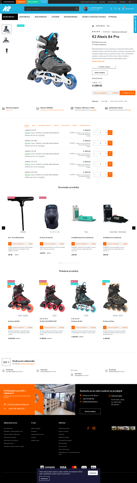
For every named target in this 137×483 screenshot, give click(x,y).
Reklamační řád (8, 443)
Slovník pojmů (63, 443)
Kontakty (34, 431)
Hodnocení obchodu (37, 434)
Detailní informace (98, 61)
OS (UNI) (23, 232)
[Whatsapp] (100, 428)
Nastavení (44, 478)
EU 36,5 (25, 315)
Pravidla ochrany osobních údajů (14, 446)
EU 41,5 (115, 315)
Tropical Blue (113, 232)
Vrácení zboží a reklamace (89, 2)
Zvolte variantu (100, 72)
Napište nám (35, 440)
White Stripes (122, 232)
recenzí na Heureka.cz (27, 363)
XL (58, 232)
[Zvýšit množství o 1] (105, 132)
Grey (86, 232)
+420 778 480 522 (91, 8)
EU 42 (54, 315)
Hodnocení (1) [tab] (66, 125)
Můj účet (102, 2)
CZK (130, 2)
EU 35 (20, 315)
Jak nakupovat (112, 2)
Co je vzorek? (63, 446)
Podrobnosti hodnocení (119, 32)
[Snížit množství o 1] (94, 132)
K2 (106, 101)
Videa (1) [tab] (56, 125)
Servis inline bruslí (64, 449)
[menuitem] (10, 17)
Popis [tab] (33, 125)
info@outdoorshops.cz (18, 404)
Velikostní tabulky (64, 437)
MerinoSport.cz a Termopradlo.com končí (69, 453)
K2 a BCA (44, 2)
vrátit (129, 110)
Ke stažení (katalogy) (65, 440)
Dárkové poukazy (64, 428)
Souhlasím (92, 473)
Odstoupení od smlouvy (11, 440)
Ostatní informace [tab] (85, 125)
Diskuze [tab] (75, 125)
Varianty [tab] (26, 125)
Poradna (61, 434)
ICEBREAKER (21, 2)
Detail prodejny (90, 411)
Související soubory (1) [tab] (44, 125)
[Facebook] (88, 428)
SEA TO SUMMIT (33, 2)
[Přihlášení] (111, 9)
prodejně (93, 110)
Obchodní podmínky (10, 437)
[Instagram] (94, 428)
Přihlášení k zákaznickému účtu (13, 431)
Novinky (33, 437)
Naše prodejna (35, 428)
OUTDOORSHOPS (8, 2)
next (133, 228)
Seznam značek (63, 431)
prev (3, 228)
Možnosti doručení (97, 78)
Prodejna (122, 2)
